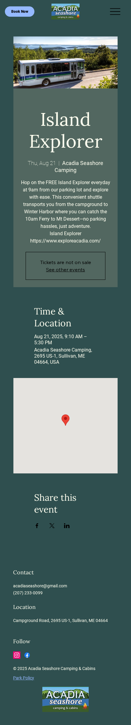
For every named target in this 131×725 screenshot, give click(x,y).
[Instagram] (16, 655)
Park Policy (23, 677)
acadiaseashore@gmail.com (40, 585)
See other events (65, 269)
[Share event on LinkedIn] (67, 525)
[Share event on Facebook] (37, 525)
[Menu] (115, 11)
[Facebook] (27, 655)
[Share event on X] (52, 525)
